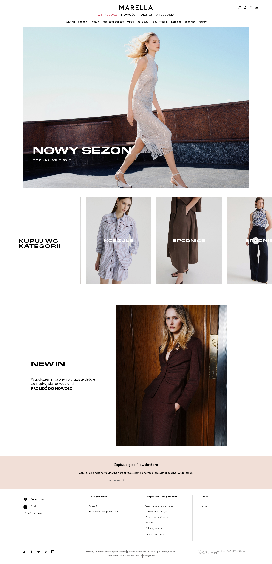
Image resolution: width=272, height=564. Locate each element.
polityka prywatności (115, 552)
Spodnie (83, 22)
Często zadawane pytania (159, 506)
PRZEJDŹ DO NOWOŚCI (52, 389)
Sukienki (70, 22)
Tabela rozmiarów (154, 534)
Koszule (95, 22)
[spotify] (38, 551)
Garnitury (142, 22)
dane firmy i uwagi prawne (120, 556)
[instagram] (24, 551)
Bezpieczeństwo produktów (103, 512)
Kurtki (130, 22)
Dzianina (176, 22)
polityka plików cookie (138, 552)
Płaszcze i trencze (113, 22)
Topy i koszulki (159, 22)
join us (139, 556)
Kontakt (93, 506)
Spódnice (190, 22)
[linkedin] (52, 551)
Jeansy (203, 22)
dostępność (149, 556)
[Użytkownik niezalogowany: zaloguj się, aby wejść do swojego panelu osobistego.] (245, 7)
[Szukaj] (239, 7)
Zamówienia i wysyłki (156, 512)
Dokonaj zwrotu (153, 528)
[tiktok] (45, 551)
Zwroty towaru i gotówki (158, 517)
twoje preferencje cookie (164, 552)
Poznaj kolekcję (52, 160)
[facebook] (31, 551)
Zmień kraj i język (33, 513)
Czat (204, 506)
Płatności (150, 523)
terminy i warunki (95, 552)
